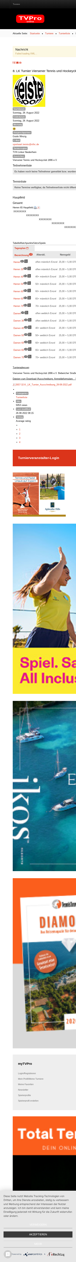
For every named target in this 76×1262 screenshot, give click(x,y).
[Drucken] (35, 207)
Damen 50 (18, 335)
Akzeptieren (38, 1234)
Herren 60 (18, 291)
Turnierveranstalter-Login (38, 458)
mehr (38, 1244)
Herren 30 (18, 269)
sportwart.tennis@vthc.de (26, 144)
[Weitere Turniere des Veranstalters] (14, 62)
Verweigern (38, 1224)
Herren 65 (18, 298)
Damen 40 (18, 328)
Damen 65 (18, 350)
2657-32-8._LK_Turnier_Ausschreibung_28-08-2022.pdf (44, 384)
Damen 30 (18, 320)
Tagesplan (20, 248)
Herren (16, 262)
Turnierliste (21, 397)
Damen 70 (18, 357)
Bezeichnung (21, 255)
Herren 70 (18, 306)
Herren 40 (18, 276)
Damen (17, 313)
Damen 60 (18, 342)
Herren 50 (18, 283)
